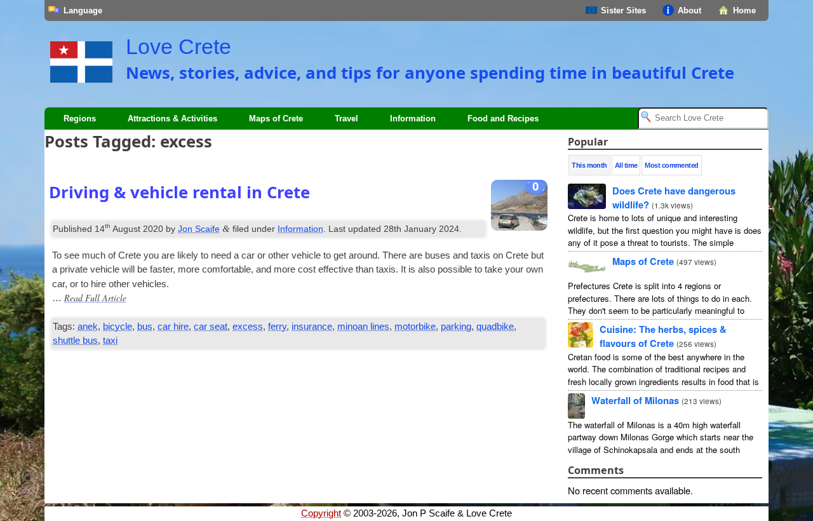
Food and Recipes (503, 118)
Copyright (321, 513)
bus (144, 326)
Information (413, 118)
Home (744, 10)
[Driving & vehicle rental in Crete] (519, 208)
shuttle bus (75, 340)
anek (87, 326)
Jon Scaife (199, 229)
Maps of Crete (276, 118)
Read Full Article (95, 298)
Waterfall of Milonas (635, 400)
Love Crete (178, 46)
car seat (210, 326)
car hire (173, 326)
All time (626, 165)
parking (456, 326)
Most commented (671, 165)
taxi (110, 340)
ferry (277, 326)
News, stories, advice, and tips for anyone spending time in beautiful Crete (430, 72)
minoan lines (363, 326)
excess (247, 326)
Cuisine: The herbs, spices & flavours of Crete (663, 336)
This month (589, 165)
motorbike (415, 326)
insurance (312, 326)
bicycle (117, 326)
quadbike (495, 326)
